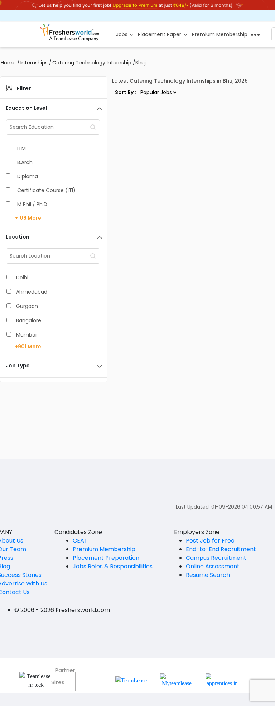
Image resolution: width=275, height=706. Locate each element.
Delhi (22, 277)
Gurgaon (27, 306)
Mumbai (26, 334)
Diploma (27, 176)
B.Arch (25, 162)
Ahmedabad (31, 291)
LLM (21, 148)
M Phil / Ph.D (32, 204)
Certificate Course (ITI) (46, 190)
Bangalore (28, 320)
